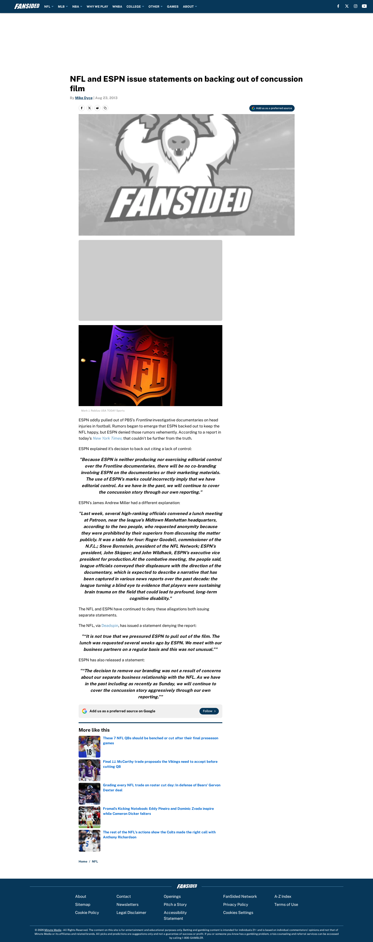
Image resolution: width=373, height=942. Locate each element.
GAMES (173, 6)
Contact (123, 896)
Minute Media (52, 930)
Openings (172, 896)
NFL (47, 6)
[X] (347, 6)
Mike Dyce (84, 98)
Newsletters (127, 904)
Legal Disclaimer (131, 912)
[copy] (105, 108)
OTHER (154, 6)
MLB (61, 6)
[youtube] (364, 6)
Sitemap (82, 904)
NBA (75, 6)
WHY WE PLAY (97, 6)
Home (83, 861)
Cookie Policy (87, 912)
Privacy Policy (235, 904)
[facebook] (338, 6)
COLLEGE (134, 6)
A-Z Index (282, 896)
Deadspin (109, 625)
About (80, 896)
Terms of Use (286, 904)
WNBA (117, 6)
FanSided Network (240, 896)
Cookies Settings (238, 912)
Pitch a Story (175, 904)
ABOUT (188, 6)
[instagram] (355, 6)
